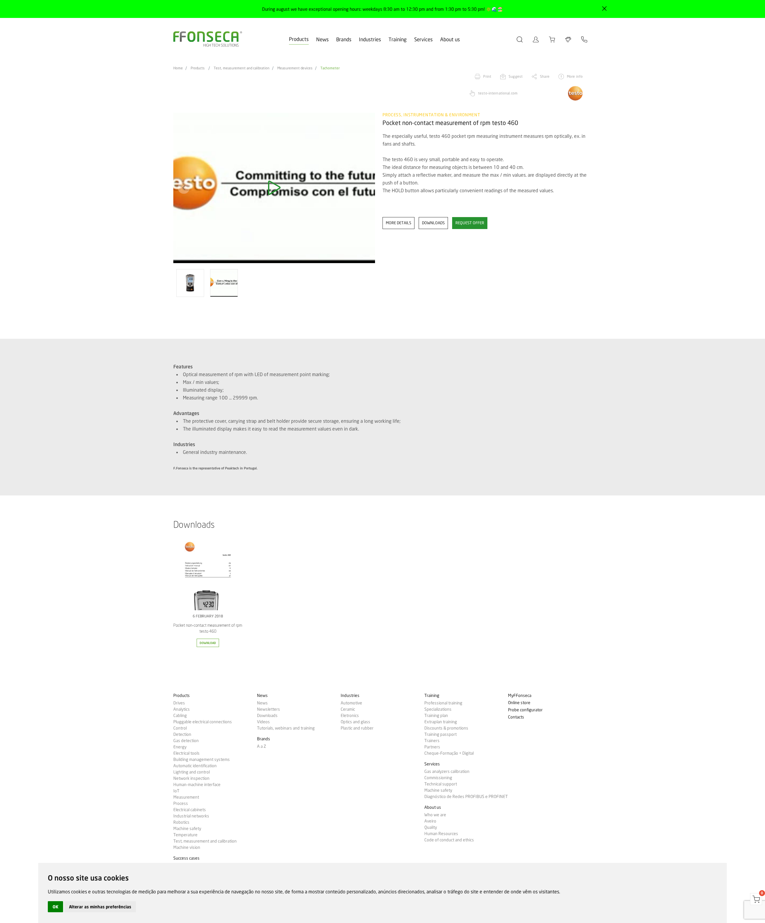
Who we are (435, 814)
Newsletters (268, 709)
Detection (182, 734)
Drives (179, 703)
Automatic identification (195, 765)
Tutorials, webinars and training (286, 728)
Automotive (351, 703)
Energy (179, 746)
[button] (184, 188)
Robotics (181, 822)
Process (180, 803)
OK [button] (55, 906)
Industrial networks (191, 816)
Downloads (267, 715)
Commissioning (438, 777)
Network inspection (191, 778)
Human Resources (441, 833)
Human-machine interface (197, 784)
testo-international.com (498, 93)
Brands (343, 39)
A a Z (261, 746)
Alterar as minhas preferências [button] (100, 906)
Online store (519, 703)
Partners (432, 746)
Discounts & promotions (446, 728)
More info (575, 76)
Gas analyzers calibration (446, 771)
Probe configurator (525, 710)
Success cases (186, 858)
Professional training (443, 703)
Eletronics (350, 715)
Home (178, 68)
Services (423, 39)
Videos (263, 721)
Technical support (440, 784)
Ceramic (348, 709)
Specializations (438, 709)
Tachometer (330, 68)
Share (545, 76)
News (322, 39)
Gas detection (186, 740)
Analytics (181, 709)
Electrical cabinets (189, 809)
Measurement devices (295, 68)
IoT (176, 790)
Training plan (436, 715)
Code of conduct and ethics (449, 839)
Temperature (185, 834)
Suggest (516, 76)
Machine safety (187, 828)
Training (397, 39)
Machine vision (186, 847)
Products (299, 39)
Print (487, 76)
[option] (274, 188)
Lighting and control (191, 772)
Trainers (432, 740)
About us (450, 39)
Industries (370, 39)
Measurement (186, 797)
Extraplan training (440, 721)
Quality (430, 827)
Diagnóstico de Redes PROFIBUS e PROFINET (466, 796)
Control (180, 728)
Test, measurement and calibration (242, 68)
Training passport (440, 734)
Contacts (516, 717)
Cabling (180, 715)
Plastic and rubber (357, 728)
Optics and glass (355, 721)
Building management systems (201, 759)
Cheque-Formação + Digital (449, 753)
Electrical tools (186, 753)
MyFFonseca (519, 695)
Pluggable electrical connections (202, 721)
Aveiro (430, 821)
